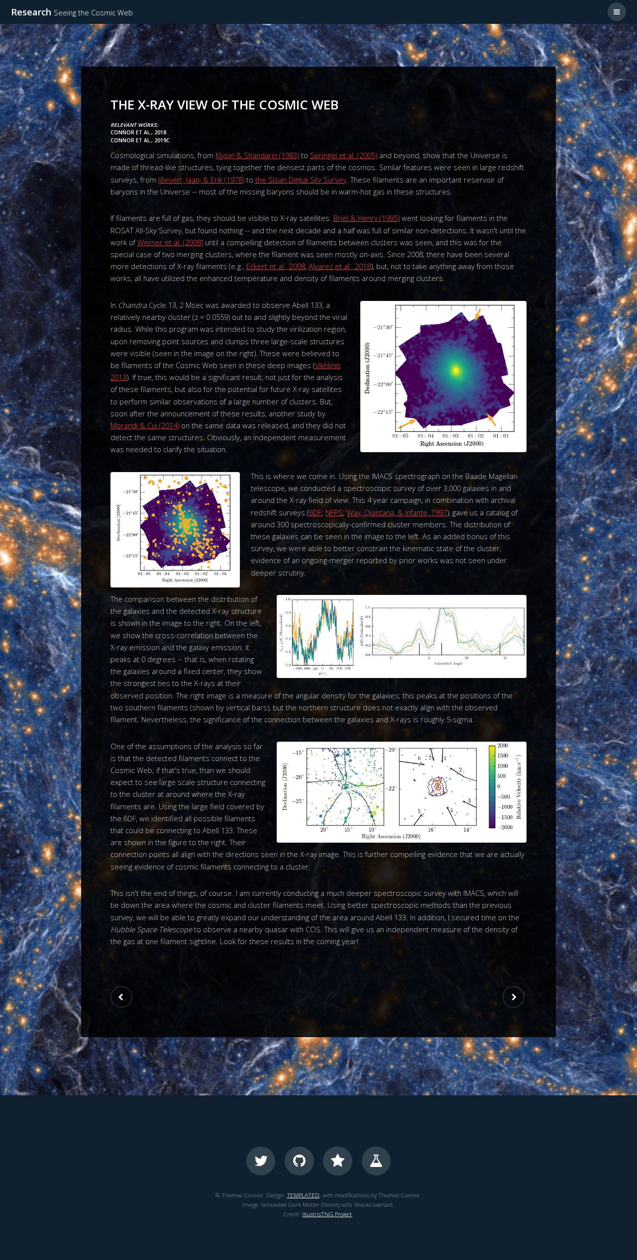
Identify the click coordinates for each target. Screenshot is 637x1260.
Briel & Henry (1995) (366, 218)
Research (72, 11)
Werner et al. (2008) (170, 242)
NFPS (334, 512)
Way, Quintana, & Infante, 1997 (397, 512)
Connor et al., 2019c (140, 140)
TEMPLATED (303, 1195)
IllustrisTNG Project (327, 1214)
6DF (315, 512)
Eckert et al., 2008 (275, 266)
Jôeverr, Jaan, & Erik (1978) (201, 180)
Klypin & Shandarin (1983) (257, 155)
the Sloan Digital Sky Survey (300, 180)
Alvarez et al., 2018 (340, 266)
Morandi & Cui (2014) (144, 425)
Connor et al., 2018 (138, 132)
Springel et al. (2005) (343, 155)
